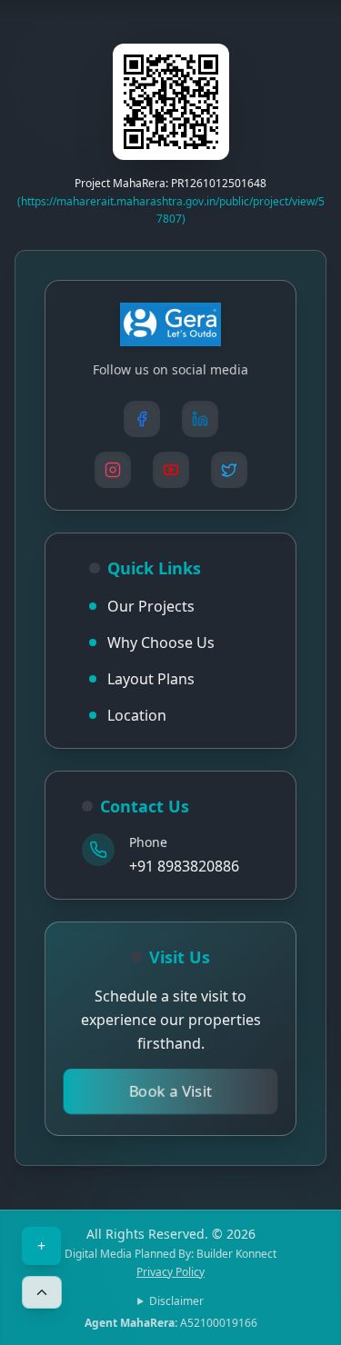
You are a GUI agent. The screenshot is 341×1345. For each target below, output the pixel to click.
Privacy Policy (170, 1272)
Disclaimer (176, 1301)
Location (136, 715)
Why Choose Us (161, 643)
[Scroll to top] (42, 1292)
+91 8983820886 (184, 866)
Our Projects (151, 606)
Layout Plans (151, 679)
